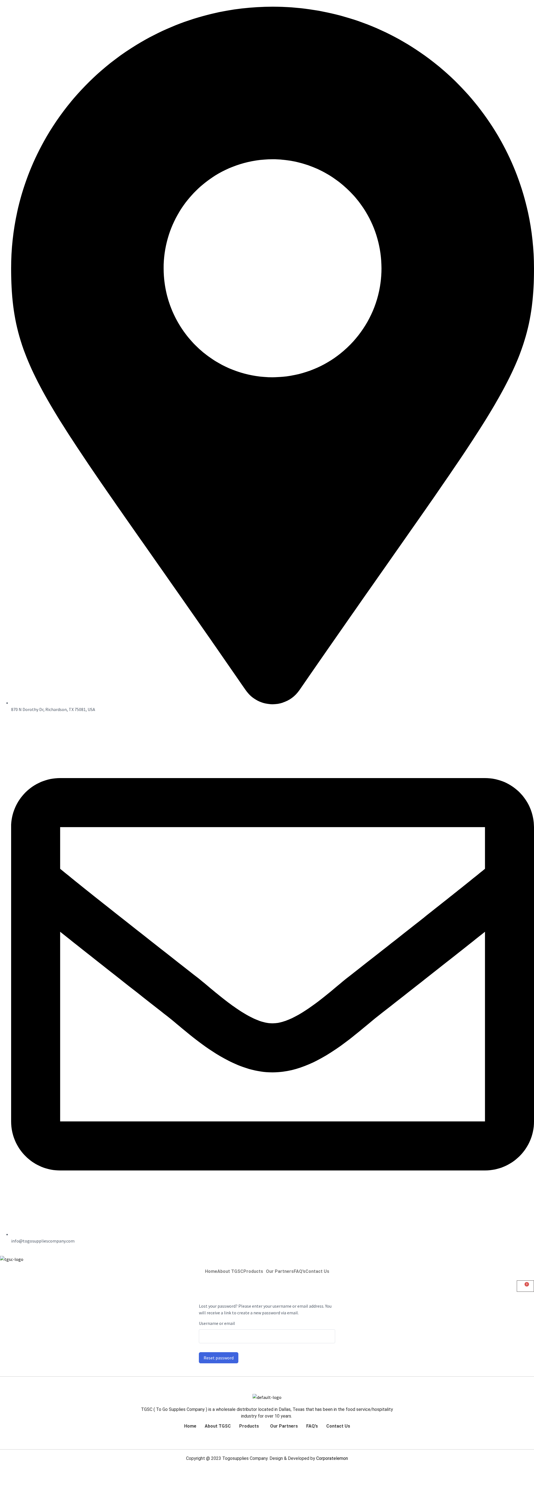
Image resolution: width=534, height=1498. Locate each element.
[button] (254, 1271)
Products (253, 1271)
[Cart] (525, 1286)
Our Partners (280, 1271)
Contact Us (317, 1271)
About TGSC (230, 1271)
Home (211, 1271)
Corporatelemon (332, 1458)
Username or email (217, 1323)
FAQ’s (299, 1271)
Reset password (219, 1358)
